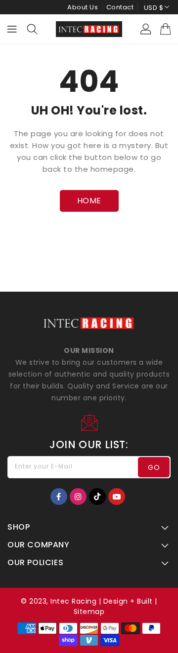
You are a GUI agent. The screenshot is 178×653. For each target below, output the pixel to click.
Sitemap (89, 611)
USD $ (154, 7)
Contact (120, 7)
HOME (89, 200)
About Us (82, 7)
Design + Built (128, 601)
